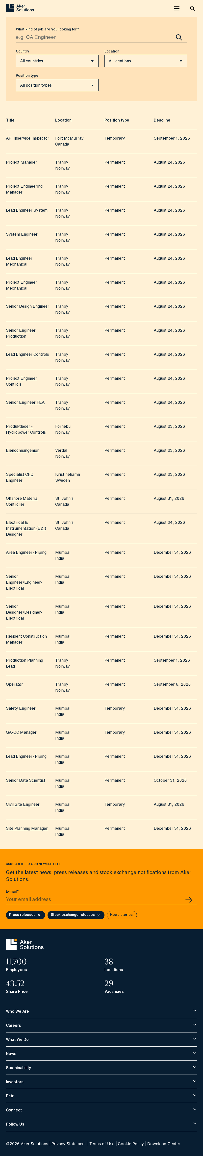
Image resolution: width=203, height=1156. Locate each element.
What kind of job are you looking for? (47, 29)
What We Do (17, 1039)
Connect (14, 1110)
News (11, 1053)
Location (111, 51)
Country (22, 51)
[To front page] (20, 8)
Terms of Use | (103, 1143)
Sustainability (18, 1068)
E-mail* (12, 891)
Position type (27, 75)
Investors (15, 1082)
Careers (13, 1025)
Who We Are (17, 1011)
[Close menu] (176, 8)
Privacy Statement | (69, 1143)
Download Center (163, 1143)
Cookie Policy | (132, 1143)
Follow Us (15, 1124)
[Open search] (192, 8)
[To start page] (25, 948)
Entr (10, 1096)
